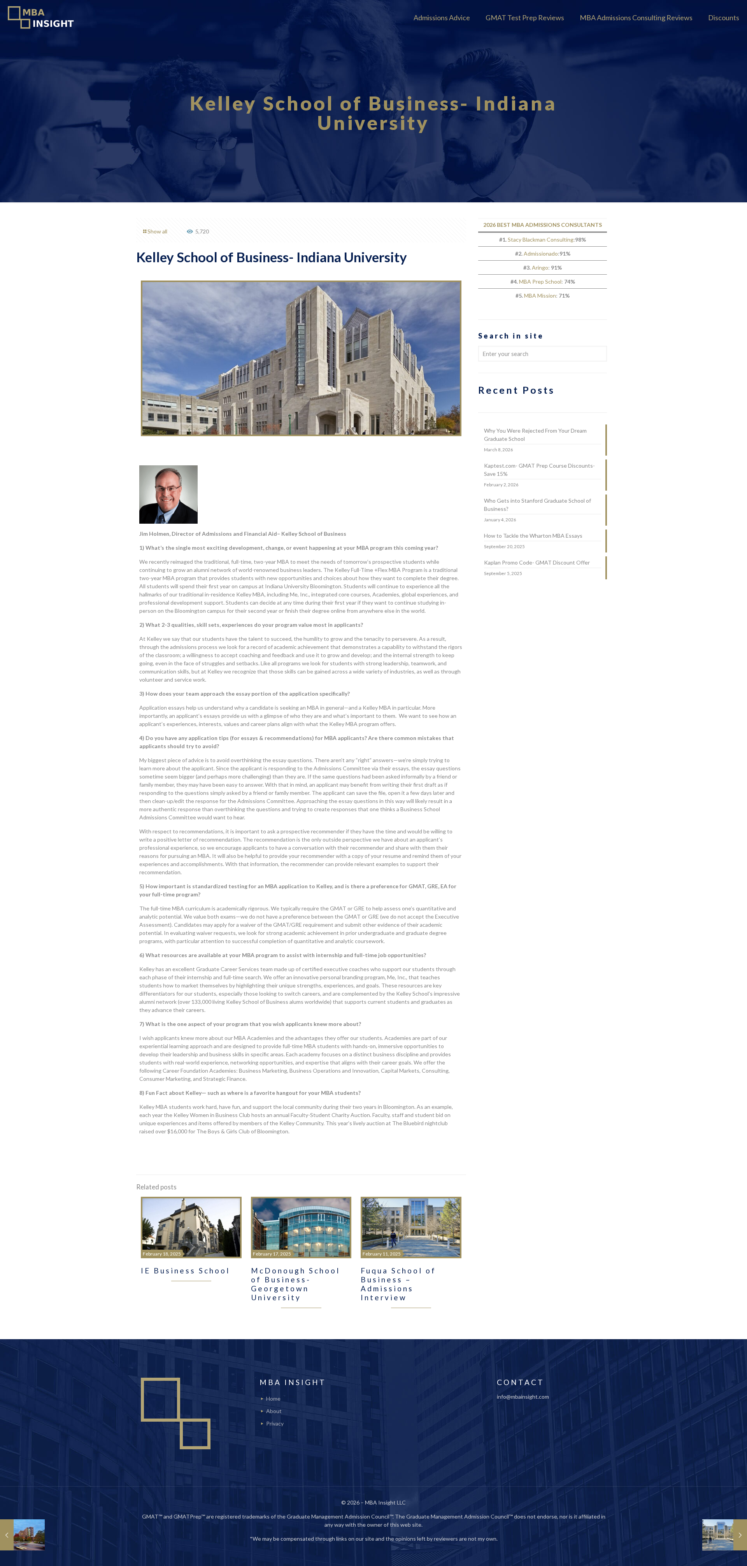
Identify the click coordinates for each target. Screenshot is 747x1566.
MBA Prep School (540, 281)
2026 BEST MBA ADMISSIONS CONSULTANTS (542, 224)
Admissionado (541, 253)
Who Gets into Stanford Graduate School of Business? (537, 504)
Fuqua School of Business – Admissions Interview (398, 1284)
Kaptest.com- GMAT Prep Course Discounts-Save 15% (539, 469)
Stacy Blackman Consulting (540, 239)
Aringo (540, 267)
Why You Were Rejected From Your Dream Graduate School (535, 434)
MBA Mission (540, 295)
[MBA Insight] (42, 17)
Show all (157, 231)
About (274, 1411)
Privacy (275, 1423)
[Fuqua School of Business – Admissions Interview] (724, 1534)
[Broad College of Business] (22, 1534)
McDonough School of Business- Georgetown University (295, 1284)
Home (273, 1398)
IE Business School (185, 1270)
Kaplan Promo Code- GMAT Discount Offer (537, 562)
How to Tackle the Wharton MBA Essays (533, 535)
